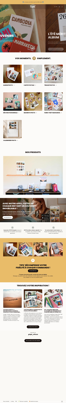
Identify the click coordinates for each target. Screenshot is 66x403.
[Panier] (62, 6)
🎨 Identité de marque (33, 401)
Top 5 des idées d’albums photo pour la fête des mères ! (33, 310)
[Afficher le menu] (4, 6)
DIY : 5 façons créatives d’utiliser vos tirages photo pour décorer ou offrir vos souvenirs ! (52, 311)
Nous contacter (6, 401)
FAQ (16, 401)
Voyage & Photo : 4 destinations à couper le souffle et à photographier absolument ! (11, 311)
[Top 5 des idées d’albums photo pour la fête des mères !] (33, 298)
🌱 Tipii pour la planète (23, 401)
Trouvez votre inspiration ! (33, 285)
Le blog (12, 401)
